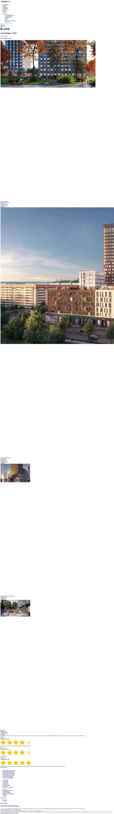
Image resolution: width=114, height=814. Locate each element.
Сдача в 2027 (5, 783)
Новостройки (5, 4)
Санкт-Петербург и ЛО (10, 15)
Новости (4, 9)
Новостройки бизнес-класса (8, 772)
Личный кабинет (6, 791)
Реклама (4, 794)
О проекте (5, 789)
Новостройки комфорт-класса (9, 771)
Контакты (5, 795)
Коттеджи (5, 6)
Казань (6, 18)
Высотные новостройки (8, 776)
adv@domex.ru (3, 797)
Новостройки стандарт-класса (9, 770)
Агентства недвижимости (8, 777)
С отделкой (5, 786)
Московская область (8, 805)
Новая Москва (15, 805)
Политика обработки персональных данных (9, 812)
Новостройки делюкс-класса (8, 774)
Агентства (5, 10)
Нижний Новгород (9, 16)
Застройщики (5, 8)
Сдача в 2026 (5, 782)
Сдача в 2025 (5, 780)
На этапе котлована (7, 785)
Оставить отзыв (3, 767)
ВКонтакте (5, 799)
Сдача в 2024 (5, 779)
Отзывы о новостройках (8, 787)
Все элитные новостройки (8, 775)
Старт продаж (5, 784)
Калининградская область (10, 20)
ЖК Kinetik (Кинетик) (4, 738)
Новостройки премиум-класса (9, 773)
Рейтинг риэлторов (7, 792)
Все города (7, 21)
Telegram (4, 800)
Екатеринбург (8, 17)
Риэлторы (5, 12)
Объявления (5, 7)
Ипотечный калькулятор (8, 790)
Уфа (6, 19)
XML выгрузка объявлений (8, 793)
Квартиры (5, 5)
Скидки (4, 13)
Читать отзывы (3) (4, 36)
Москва (2, 805)
